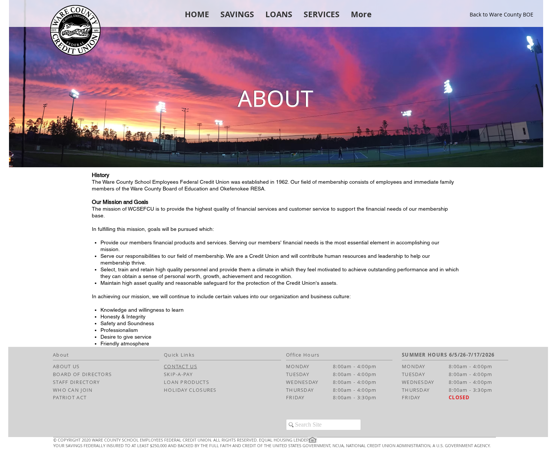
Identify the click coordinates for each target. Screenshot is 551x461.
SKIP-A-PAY (178, 374)
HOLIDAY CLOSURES (190, 390)
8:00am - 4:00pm (355, 366)
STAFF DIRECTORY (76, 382)
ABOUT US (66, 366)
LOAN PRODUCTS (186, 382)
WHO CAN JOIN (73, 390)
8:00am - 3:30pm (355, 397)
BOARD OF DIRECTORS (82, 374)
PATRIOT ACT (70, 397)
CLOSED (459, 397)
